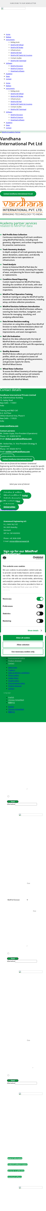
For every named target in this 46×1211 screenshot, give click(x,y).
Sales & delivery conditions (18, 673)
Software (9, 63)
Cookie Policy (13, 678)
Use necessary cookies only (23, 652)
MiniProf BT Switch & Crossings (21, 55)
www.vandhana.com (9, 426)
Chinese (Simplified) (16, 700)
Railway (8, 37)
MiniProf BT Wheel (17, 45)
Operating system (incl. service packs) (20, 911)
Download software (17, 71)
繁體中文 (11, 702)
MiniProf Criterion (17, 68)
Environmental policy (16, 658)
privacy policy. (20, 794)
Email (9, 750)
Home (8, 34)
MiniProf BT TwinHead (18, 61)
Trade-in (11, 670)
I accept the (16, 794)
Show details (33, 631)
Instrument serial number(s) (17, 883)
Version (10, 905)
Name (9, 739)
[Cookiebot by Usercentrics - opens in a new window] (33, 557)
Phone (9, 756)
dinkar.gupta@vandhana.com (18, 439)
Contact (8, 79)
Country (10, 762)
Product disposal (14, 661)
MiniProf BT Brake (17, 47)
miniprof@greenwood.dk (19, 541)
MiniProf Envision (17, 66)
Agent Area (12, 667)
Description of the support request (19, 926)
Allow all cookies (23, 638)
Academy (9, 74)
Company (10, 745)
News (8, 76)
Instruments (10, 40)
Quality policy (13, 681)
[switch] (40, 606)
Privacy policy (13, 675)
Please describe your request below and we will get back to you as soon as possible (23, 768)
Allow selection (23, 645)
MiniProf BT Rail (16, 53)
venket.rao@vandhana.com (17, 451)
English (11, 697)
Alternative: (11, 804)
